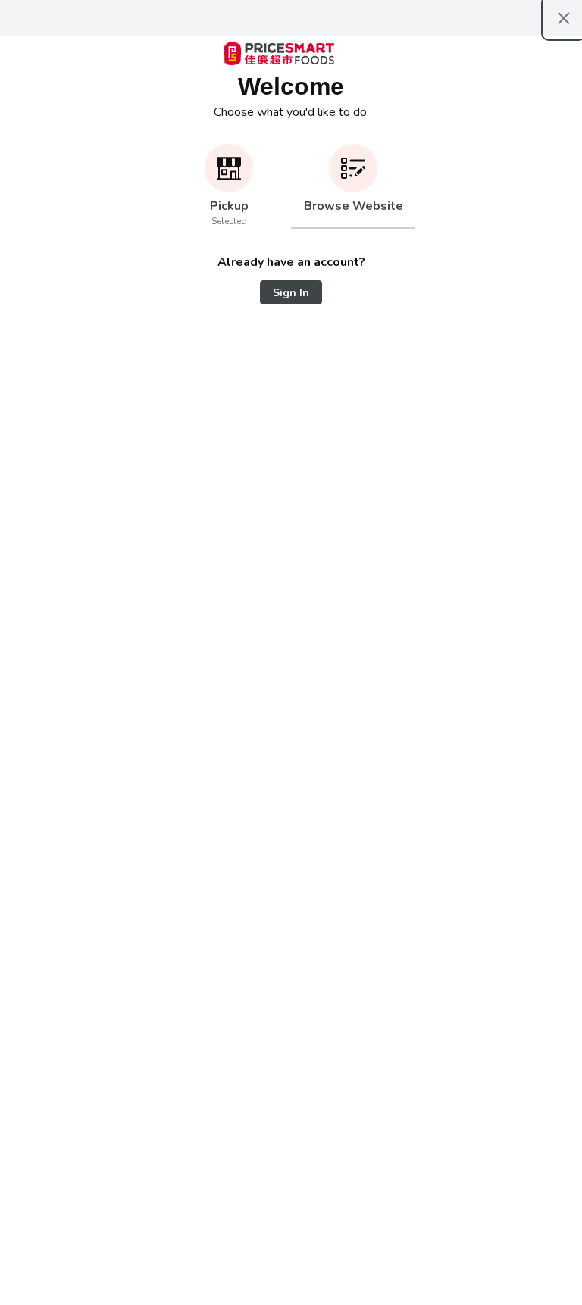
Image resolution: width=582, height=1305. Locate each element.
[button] (229, 186)
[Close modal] (564, 18)
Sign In (291, 293)
